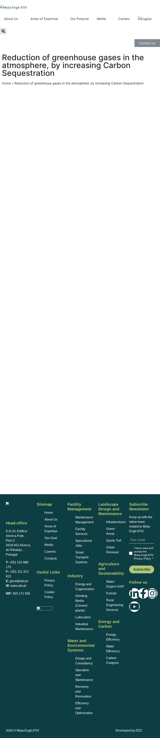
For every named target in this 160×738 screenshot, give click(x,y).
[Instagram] (152, 593)
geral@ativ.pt (19, 581)
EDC (139, 730)
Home (6, 83)
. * (144, 553)
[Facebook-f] (143, 593)
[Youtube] (134, 606)
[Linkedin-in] (134, 593)
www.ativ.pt (18, 585)
